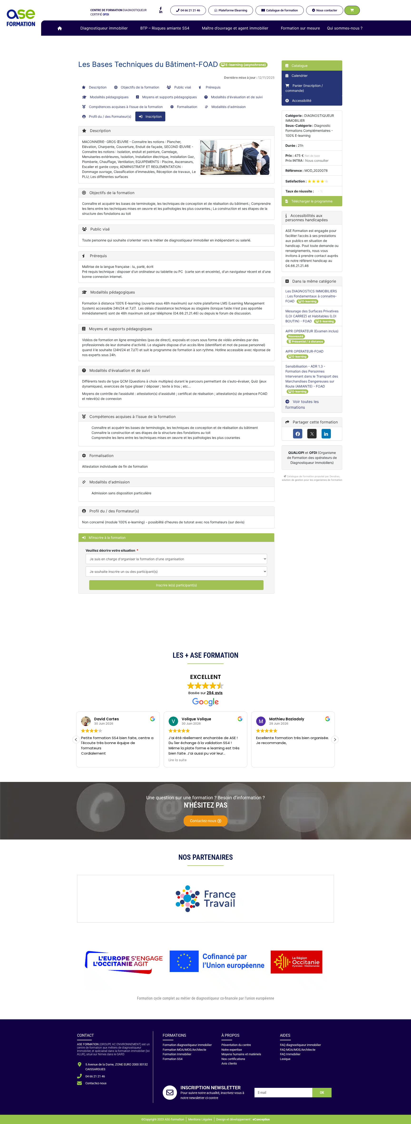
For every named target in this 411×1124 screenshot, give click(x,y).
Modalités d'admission (228, 107)
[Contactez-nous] (79, 1083)
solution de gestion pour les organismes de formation (312, 479)
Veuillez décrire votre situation (110, 550)
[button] (107, 28)
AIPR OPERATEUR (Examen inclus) (311, 331)
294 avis (215, 692)
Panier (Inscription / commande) (304, 88)
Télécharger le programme (311, 201)
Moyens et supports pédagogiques (169, 97)
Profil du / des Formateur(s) (109, 116)
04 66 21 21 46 (95, 1076)
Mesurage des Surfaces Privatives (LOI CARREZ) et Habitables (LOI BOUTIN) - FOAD (311, 316)
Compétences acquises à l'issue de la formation (125, 107)
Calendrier (299, 76)
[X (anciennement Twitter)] (312, 433)
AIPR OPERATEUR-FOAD (304, 351)
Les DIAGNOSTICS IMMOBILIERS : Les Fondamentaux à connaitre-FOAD (311, 296)
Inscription (153, 116)
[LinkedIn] (326, 433)
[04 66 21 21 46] (79, 1076)
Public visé (182, 87)
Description (97, 87)
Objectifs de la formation (139, 87)
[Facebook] (297, 433)
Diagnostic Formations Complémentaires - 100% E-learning (309, 130)
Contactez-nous (96, 1083)
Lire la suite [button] (178, 760)
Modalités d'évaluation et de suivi (236, 97)
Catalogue (299, 66)
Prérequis (212, 87)
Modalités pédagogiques (108, 97)
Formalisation (186, 107)
